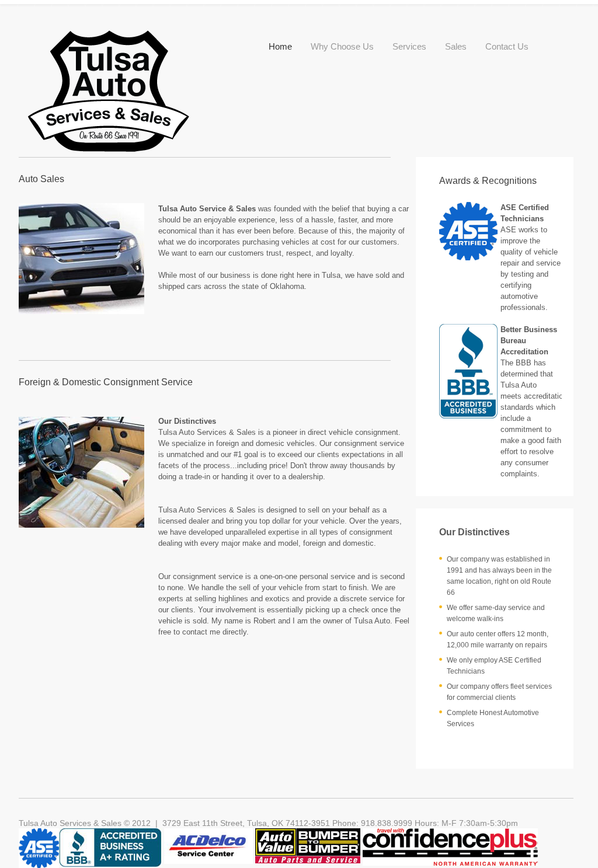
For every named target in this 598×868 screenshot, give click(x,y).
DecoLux (112, 93)
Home (280, 46)
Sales (456, 46)
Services (409, 46)
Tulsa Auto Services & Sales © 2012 (85, 823)
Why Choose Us (342, 46)
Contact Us (507, 46)
